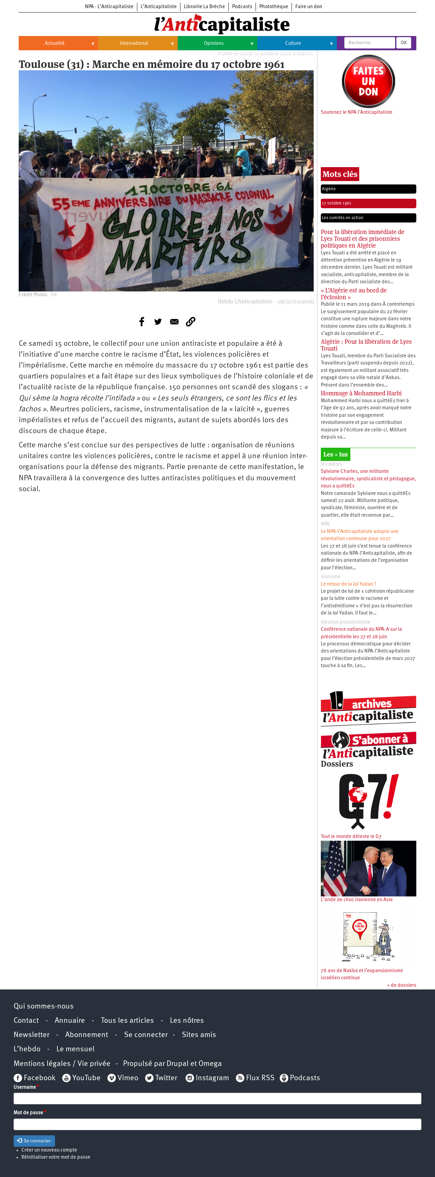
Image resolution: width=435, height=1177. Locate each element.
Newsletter (31, 1035)
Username (25, 1087)
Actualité (42, 46)
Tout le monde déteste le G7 (351, 836)
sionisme (331, 576)
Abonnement (86, 1035)
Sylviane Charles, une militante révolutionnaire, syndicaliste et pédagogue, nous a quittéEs (368, 479)
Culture (279, 46)
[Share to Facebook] (142, 321)
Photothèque (273, 7)
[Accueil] (217, 23)
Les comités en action (342, 218)
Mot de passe (28, 1113)
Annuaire (70, 1021)
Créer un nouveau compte (49, 1150)
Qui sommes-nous (44, 1007)
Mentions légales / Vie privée (62, 1064)
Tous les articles (127, 1021)
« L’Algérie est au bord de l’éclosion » (354, 293)
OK (404, 42)
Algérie (329, 189)
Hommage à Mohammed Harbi (361, 393)
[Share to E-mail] (174, 321)
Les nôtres (187, 1021)
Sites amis (199, 1035)
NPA (325, 524)
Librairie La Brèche (204, 7)
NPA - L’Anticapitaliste (109, 7)
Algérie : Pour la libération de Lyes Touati (366, 345)
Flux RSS (260, 1078)
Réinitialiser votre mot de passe (55, 1157)
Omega (210, 1064)
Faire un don (308, 7)
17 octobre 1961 (336, 203)
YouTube (86, 1078)
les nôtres (331, 464)
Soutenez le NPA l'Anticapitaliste (357, 112)
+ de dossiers (401, 985)
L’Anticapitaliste (159, 7)
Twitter (166, 1078)
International (123, 46)
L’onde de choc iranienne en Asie (357, 900)
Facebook (38, 1078)
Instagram (212, 1078)
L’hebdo (27, 1049)
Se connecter (146, 1035)
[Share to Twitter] (158, 321)
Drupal (178, 1064)
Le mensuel (75, 1049)
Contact (26, 1021)
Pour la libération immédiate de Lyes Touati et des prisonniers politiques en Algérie (362, 238)
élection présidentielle (345, 622)
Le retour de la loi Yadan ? (349, 584)
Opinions (201, 46)
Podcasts (242, 7)
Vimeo (128, 1078)
